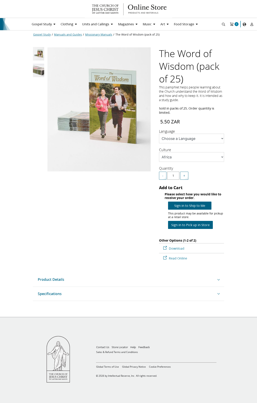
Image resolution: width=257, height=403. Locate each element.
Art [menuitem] (162, 24)
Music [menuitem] (147, 24)
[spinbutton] (173, 176)
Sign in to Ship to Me (189, 205)
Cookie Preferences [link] (160, 366)
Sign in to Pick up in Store (190, 225)
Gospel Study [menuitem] (42, 24)
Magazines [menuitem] (126, 24)
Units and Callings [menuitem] (95, 24)
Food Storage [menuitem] (184, 24)
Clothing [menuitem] (67, 24)
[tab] (38, 55)
